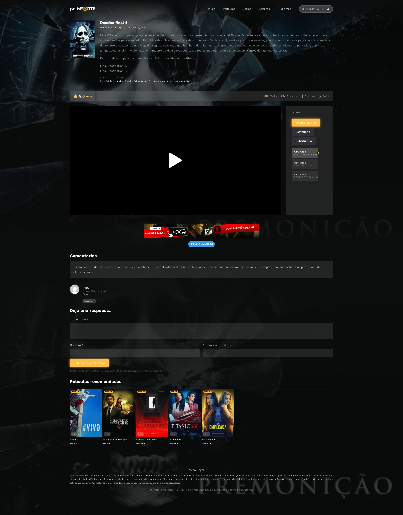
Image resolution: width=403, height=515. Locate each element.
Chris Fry (188, 81)
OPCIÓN (305, 152)
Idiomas (285, 8)
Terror (113, 27)
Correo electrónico (217, 345)
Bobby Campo (140, 81)
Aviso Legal (196, 470)
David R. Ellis (106, 81)
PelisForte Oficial (203, 244)
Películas (229, 8)
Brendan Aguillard (157, 81)
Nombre (76, 345)
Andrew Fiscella (124, 81)
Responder (89, 301)
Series (247, 8)
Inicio (211, 8)
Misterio (104, 27)
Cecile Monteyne (174, 81)
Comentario (79, 319)
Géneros (264, 8)
